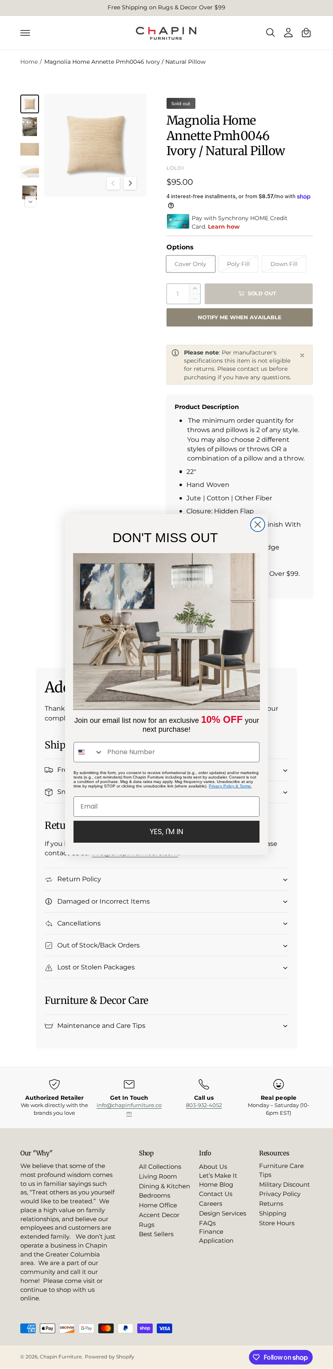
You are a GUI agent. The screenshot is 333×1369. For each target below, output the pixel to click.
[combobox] (88, 752)
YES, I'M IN (166, 831)
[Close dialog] (258, 524)
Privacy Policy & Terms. (230, 786)
